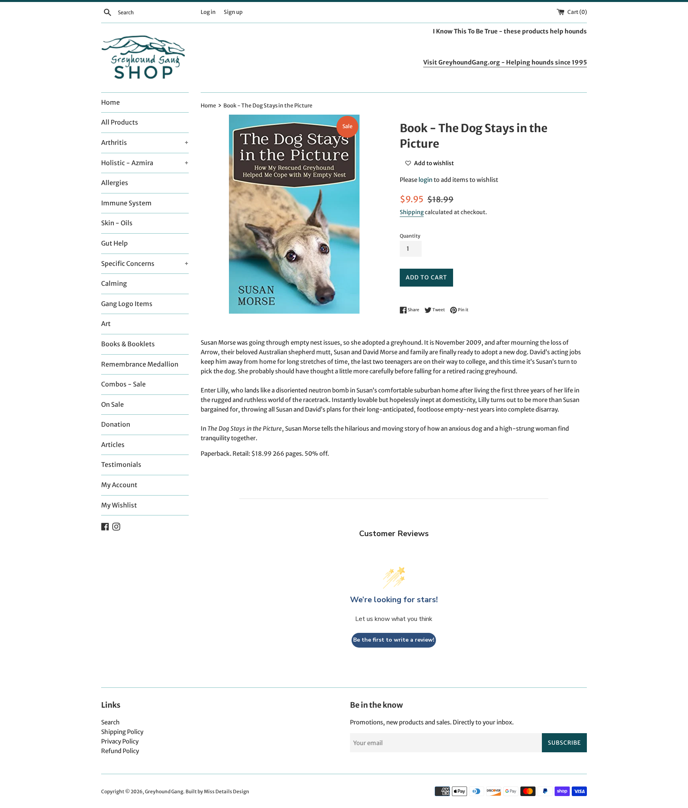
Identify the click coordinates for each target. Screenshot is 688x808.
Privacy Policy (120, 741)
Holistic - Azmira (145, 163)
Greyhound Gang (164, 791)
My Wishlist (119, 505)
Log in (208, 12)
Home (110, 102)
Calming (114, 283)
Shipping (412, 212)
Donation (115, 424)
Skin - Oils (117, 223)
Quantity (410, 236)
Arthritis (145, 142)
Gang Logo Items (126, 304)
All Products (119, 122)
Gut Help (114, 243)
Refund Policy (120, 751)
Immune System (126, 203)
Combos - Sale (123, 384)
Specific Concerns (145, 263)
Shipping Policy (122, 732)
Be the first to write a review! (393, 640)
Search (110, 722)
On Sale (112, 404)
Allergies (114, 183)
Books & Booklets (128, 344)
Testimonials (121, 464)
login (425, 179)
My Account (119, 485)
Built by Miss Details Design (217, 791)
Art (106, 324)
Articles (113, 445)
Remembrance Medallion (139, 364)
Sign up (233, 12)
